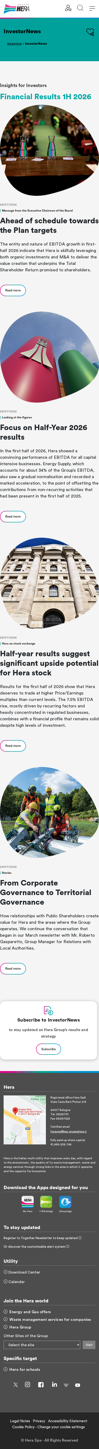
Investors (14, 43)
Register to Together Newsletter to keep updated (41, 1238)
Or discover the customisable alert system (35, 1246)
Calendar (16, 1282)
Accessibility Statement (67, 1421)
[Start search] (80, 8)
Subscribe (48, 1049)
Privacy (39, 1421)
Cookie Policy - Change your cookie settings (48, 1427)
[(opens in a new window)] (25, 1119)
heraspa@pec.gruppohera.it (68, 1131)
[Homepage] (16, 8)
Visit (89, 1345)
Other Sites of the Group (26, 1336)
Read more (13, 290)
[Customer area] (68, 8)
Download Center (23, 1272)
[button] (92, 9)
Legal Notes (20, 1421)
